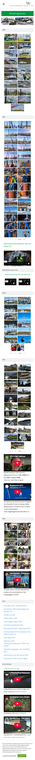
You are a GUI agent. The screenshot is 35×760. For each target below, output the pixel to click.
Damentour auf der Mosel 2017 (16, 655)
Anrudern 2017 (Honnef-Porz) (15, 606)
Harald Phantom (20, 692)
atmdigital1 (22, 713)
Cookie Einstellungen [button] (9, 756)
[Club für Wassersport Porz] (21, 4)
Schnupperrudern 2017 (13, 622)
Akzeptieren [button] (22, 755)
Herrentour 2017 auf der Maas (16, 658)
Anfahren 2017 (9, 615)
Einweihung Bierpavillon (14, 625)
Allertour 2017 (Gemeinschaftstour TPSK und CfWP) (16, 643)
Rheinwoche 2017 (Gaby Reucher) (17, 628)
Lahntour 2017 (9, 638)
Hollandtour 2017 (10, 618)
